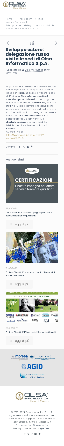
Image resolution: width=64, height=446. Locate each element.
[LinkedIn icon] (32, 434)
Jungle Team (44, 428)
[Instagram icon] (35, 434)
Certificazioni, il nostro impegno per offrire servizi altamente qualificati (29, 214)
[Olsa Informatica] (15, 5)
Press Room (25, 18)
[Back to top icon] (57, 439)
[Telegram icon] (39, 434)
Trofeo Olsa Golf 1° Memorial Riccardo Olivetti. (31, 332)
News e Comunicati (16, 22)
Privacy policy (23, 425)
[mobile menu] (59, 5)
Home (9, 18)
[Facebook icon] (25, 434)
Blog (40, 18)
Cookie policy (40, 425)
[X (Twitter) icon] (28, 434)
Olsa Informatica (34, 69)
